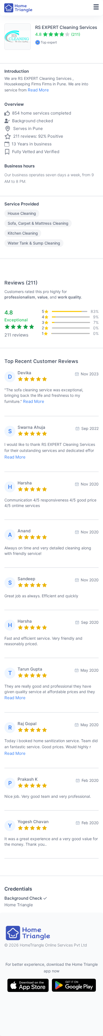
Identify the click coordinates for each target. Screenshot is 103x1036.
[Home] (18, 7)
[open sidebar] (96, 6)
